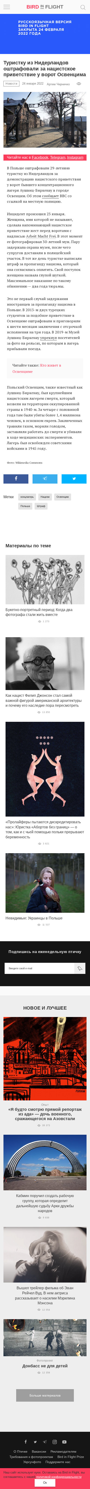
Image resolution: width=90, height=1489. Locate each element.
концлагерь (27, 496)
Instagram (75, 157)
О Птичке (20, 1451)
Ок (45, 1482)
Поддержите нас (57, 1462)
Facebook (40, 157)
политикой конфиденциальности (58, 1477)
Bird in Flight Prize (70, 1457)
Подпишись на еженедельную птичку (45, 952)
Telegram (57, 157)
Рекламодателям (63, 1451)
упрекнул (48, 337)
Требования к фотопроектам (31, 1457)
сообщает (50, 195)
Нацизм (45, 496)
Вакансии (39, 1451)
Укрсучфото (32, 1462)
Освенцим (63, 496)
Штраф (41, 506)
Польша (25, 506)
